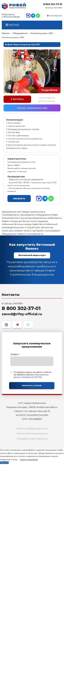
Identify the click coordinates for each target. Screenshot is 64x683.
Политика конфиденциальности (32, 428)
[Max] (28, 16)
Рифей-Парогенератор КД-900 (22, 44)
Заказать (19, 198)
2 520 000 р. (17, 99)
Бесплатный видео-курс (32, 255)
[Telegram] (33, 16)
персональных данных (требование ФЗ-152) (31, 375)
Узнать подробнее (29, 459)
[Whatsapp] (38, 16)
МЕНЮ (13, 25)
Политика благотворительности (32, 433)
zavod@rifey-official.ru (22, 314)
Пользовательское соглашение (32, 438)
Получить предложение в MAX (32, 108)
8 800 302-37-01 (52, 4)
